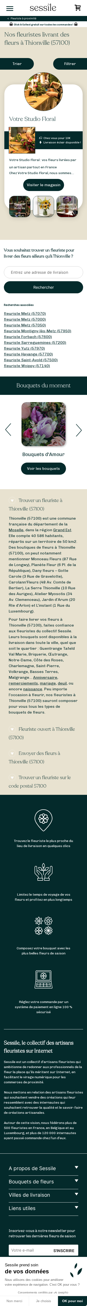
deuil (62, 683)
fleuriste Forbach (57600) (28, 336)
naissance (32, 689)
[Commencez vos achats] (78, 9)
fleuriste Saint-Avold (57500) (31, 360)
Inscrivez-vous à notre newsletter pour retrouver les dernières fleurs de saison (42, 1233)
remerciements (23, 683)
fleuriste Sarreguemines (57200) (35, 342)
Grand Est (62, 530)
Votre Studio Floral (32, 119)
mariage (48, 683)
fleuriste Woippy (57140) (27, 365)
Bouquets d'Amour (43, 454)
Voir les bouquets (43, 468)
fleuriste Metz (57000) (25, 319)
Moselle (16, 530)
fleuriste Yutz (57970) (24, 348)
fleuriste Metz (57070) (25, 313)
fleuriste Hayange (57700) (28, 354)
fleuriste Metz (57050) (25, 325)
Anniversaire (45, 677)
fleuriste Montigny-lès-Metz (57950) (37, 331)
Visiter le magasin (43, 185)
